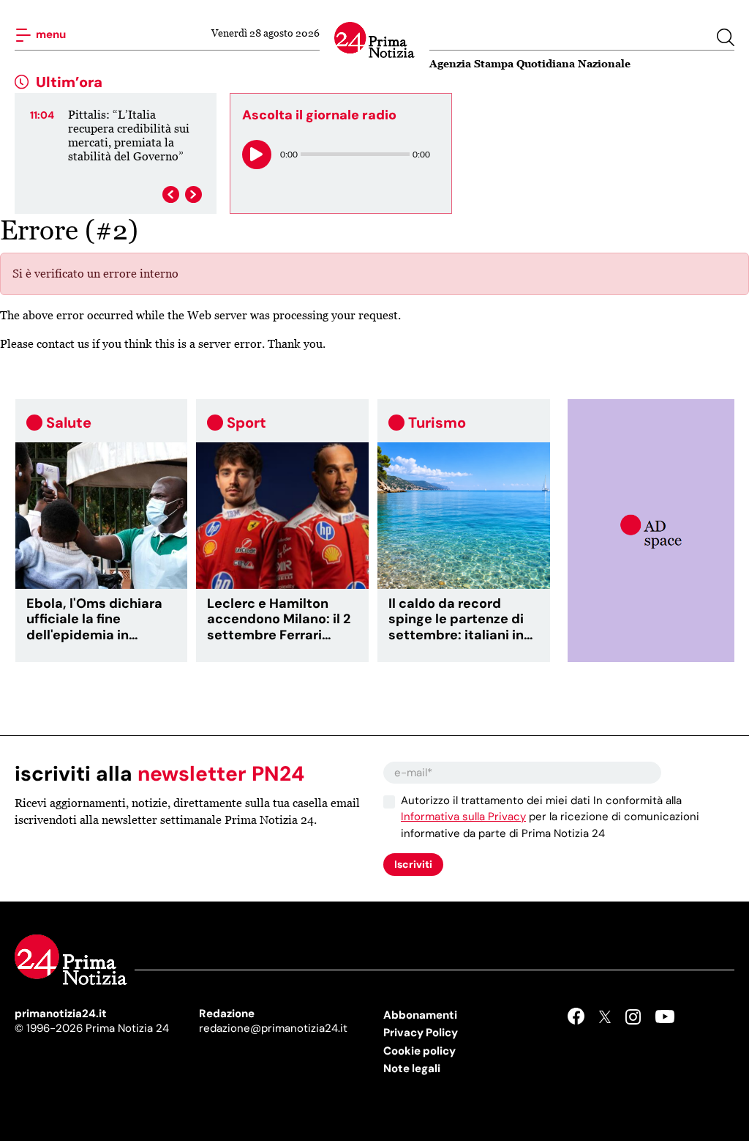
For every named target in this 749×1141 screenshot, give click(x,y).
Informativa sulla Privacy (463, 816)
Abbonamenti (420, 1015)
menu (50, 33)
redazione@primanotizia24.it (273, 1028)
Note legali (411, 1068)
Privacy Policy (420, 1032)
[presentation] (170, 194)
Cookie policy (419, 1051)
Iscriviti (413, 864)
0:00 (289, 154)
